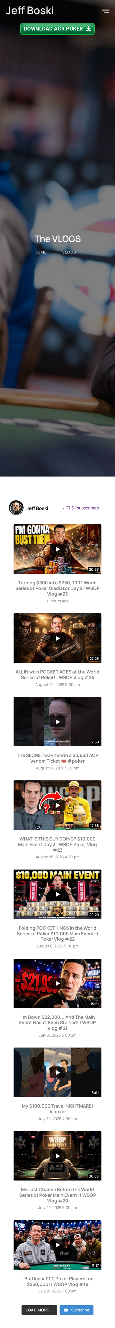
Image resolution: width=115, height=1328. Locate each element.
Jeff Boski (30, 10)
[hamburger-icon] (105, 11)
